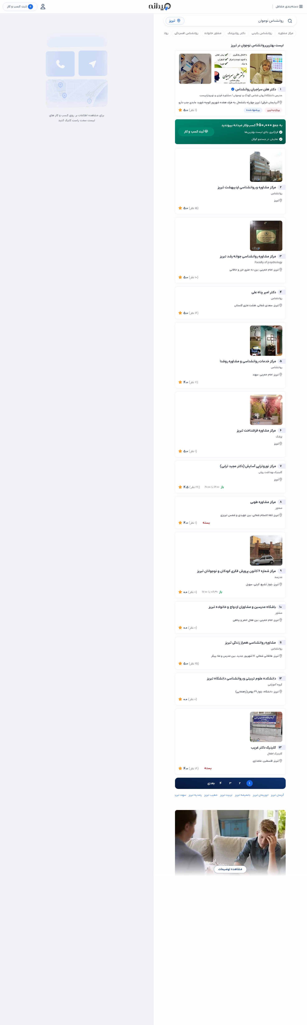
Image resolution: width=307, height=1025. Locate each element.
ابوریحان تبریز (260, 795)
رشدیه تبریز (195, 795)
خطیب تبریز (210, 795)
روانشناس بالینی (262, 33)
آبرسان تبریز (277, 795)
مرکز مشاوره (285, 33)
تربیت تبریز (226, 795)
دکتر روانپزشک (236, 33)
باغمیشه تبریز (242, 795)
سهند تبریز (180, 795)
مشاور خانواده (212, 33)
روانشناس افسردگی (186, 33)
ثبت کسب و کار (19, 6)
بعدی (211, 783)
